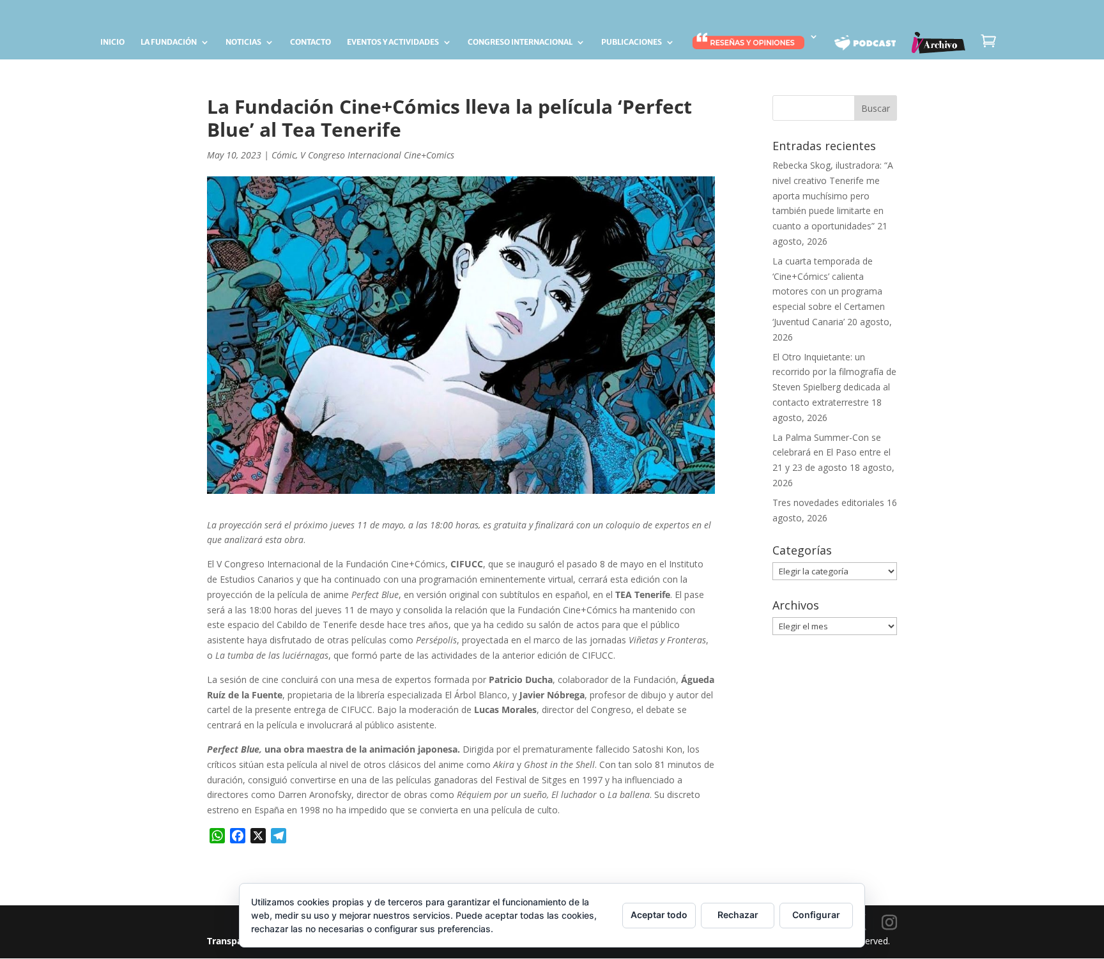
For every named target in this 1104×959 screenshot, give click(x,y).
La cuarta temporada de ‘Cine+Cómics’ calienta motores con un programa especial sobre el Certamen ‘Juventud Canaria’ (828, 291)
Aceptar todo (659, 914)
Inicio (112, 42)
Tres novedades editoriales (828, 502)
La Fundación (169, 42)
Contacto (310, 42)
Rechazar (737, 914)
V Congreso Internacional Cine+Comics (377, 155)
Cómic (284, 155)
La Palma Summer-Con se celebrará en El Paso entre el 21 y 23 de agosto (831, 452)
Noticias (243, 42)
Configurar (816, 914)
